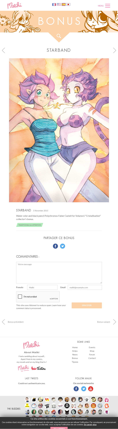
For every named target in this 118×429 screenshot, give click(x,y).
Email (63, 287)
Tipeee (75, 362)
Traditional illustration (29, 225)
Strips (75, 351)
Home (75, 347)
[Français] (54, 4)
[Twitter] (82, 389)
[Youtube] (90, 389)
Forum (92, 354)
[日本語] (68, 4)
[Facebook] (76, 389)
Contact (92, 358)
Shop (92, 351)
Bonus (75, 358)
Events (92, 347)
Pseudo (19, 287)
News (75, 354)
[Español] (63, 4)
